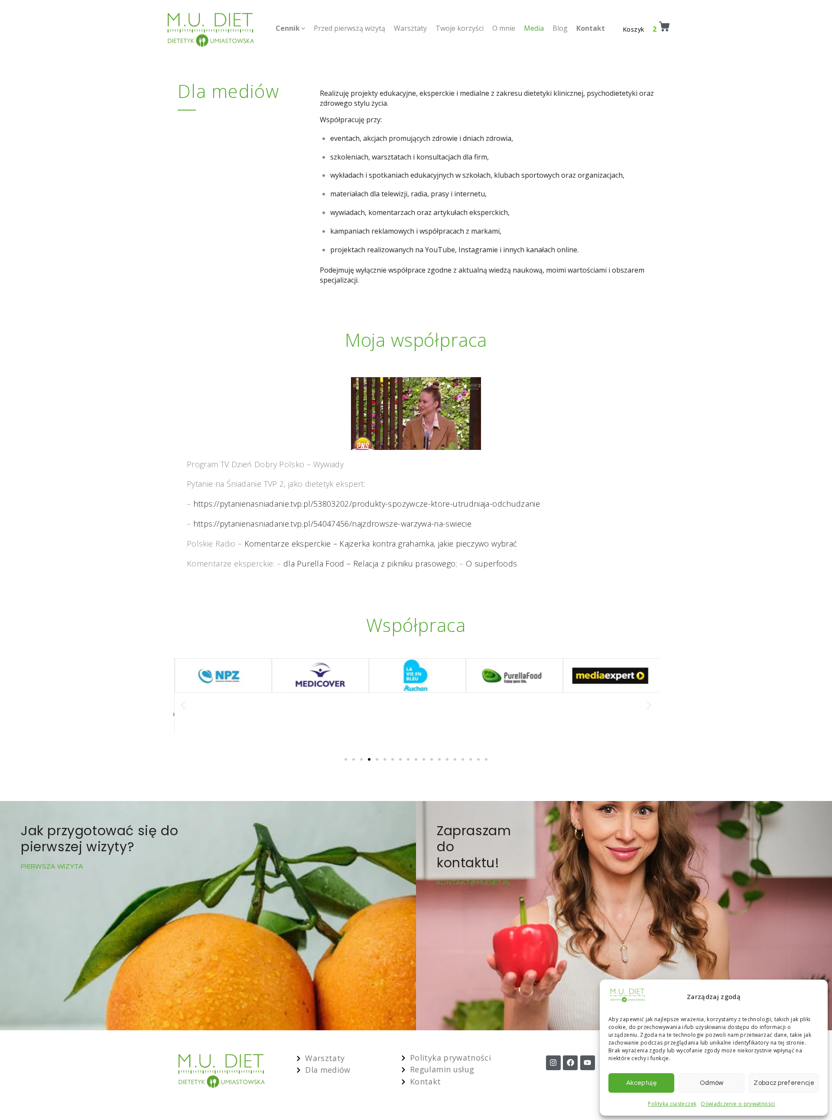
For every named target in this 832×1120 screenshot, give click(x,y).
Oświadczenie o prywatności (738, 1103)
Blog (560, 28)
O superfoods (491, 563)
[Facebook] (570, 1062)
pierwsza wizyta (52, 866)
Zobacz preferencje (784, 1083)
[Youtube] (587, 1062)
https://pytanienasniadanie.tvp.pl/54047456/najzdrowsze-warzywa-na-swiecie (332, 523)
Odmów (712, 1083)
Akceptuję (641, 1083)
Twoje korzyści (460, 28)
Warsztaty (410, 28)
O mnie (503, 28)
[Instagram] (553, 1062)
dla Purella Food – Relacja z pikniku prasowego (369, 563)
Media (534, 28)
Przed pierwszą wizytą (349, 28)
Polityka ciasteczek (672, 1103)
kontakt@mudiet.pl (475, 882)
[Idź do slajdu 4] (369, 759)
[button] (183, 705)
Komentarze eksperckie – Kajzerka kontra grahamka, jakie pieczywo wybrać (380, 543)
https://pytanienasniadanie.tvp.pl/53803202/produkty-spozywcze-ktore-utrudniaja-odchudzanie (366, 503)
